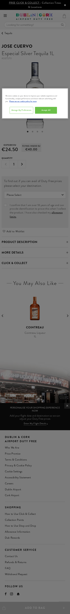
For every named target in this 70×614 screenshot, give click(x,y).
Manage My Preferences (21, 110)
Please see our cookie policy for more (23, 101)
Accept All (46, 110)
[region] (35, 103)
